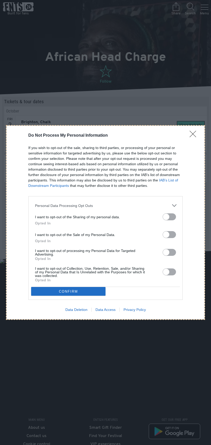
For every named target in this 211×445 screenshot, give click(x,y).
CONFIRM (68, 291)
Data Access (105, 310)
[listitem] (105, 205)
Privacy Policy (135, 310)
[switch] (169, 216)
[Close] (194, 136)
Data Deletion (76, 310)
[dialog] (105, 222)
